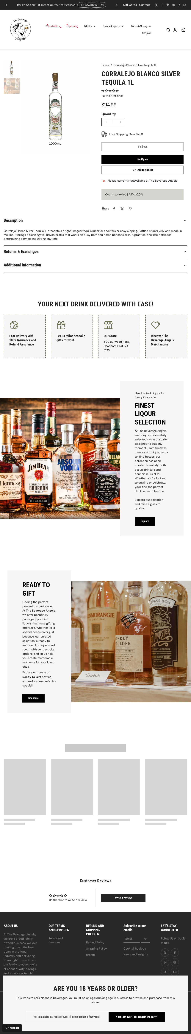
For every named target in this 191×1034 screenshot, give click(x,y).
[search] (168, 29)
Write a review (123, 898)
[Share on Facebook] (114, 209)
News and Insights (135, 954)
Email (128, 939)
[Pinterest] (167, 5)
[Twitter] (156, 5)
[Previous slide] (6, 5)
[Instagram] (173, 5)
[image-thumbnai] (12, 69)
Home (105, 65)
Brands (91, 955)
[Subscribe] (145, 939)
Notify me (142, 159)
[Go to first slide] (116, 5)
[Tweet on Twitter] (122, 209)
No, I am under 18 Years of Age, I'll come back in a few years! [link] (67, 1016)
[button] (109, 91)
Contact (144, 5)
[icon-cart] (183, 29)
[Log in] (175, 30)
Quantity (108, 114)
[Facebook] (162, 5)
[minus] (105, 122)
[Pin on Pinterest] (130, 209)
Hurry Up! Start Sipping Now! (61, 5)
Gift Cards (130, 5)
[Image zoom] (55, 107)
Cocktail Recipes (134, 948)
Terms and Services (56, 940)
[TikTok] (179, 5)
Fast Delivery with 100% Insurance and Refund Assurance (22, 340)
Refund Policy (95, 942)
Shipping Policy (96, 948)
